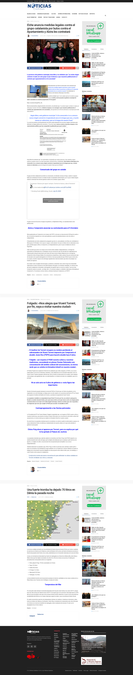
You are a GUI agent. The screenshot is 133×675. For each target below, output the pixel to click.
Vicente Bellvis (35, 35)
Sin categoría (75, 651)
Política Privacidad (51, 1)
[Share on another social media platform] (77, 68)
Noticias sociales (83, 13)
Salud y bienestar (31, 17)
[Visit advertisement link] (94, 33)
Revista (73, 644)
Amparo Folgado (35, 461)
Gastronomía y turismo (66, 644)
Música (64, 650)
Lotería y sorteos (65, 648)
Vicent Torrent (59, 461)
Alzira (33, 274)
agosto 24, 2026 (87, 110)
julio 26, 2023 (43, 35)
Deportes (92, 13)
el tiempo (34, 608)
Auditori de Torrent (45, 461)
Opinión (40, 17)
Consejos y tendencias (56, 646)
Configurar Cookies (60, 1)
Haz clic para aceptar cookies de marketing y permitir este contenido (53, 200)
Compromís (45, 274)
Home (28, 21)
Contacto (40, 1)
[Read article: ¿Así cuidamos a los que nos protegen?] (86, 131)
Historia (65, 646)
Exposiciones (66, 636)
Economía (74, 13)
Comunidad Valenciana (43, 13)
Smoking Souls (57, 274)
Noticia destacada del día (66, 653)
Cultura (53, 13)
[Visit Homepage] (39, 7)
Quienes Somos (30, 1)
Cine (55, 639)
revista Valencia (74, 646)
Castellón (56, 637)
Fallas (64, 638)
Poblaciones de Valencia (45, 299)
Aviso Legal (45, 1)
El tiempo (56, 657)
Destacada (56, 652)
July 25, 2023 (57, 191)
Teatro (73, 653)
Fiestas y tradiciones (49, 17)
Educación (56, 655)
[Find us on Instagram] (35, 646)
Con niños (56, 643)
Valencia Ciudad (31, 13)
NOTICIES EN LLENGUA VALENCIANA (75, 634)
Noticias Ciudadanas (49, 670)
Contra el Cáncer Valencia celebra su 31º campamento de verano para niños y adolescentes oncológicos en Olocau (98, 141)
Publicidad (36, 1)
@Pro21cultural (48, 187)
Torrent (52, 461)
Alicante (56, 635)
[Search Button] (105, 15)
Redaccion (34, 497)
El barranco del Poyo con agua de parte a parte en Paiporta (97, 83)
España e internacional (64, 13)
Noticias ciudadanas (34, 670)
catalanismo (39, 274)
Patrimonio (74, 639)
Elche (51, 274)
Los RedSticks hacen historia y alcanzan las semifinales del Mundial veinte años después (93, 106)
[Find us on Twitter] (31, 646)
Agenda (58, 17)
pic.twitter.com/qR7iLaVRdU (62, 187)
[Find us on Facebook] (28, 646)
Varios (73, 658)
